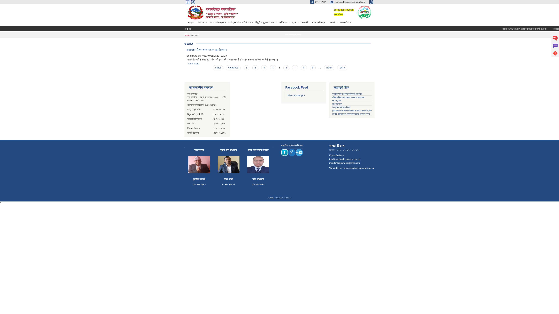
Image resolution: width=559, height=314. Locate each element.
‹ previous (233, 67)
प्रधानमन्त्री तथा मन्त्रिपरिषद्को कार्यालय (347, 94)
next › (329, 67)
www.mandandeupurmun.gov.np (359, 168)
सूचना (294, 22)
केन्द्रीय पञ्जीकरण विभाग (341, 107)
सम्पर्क (332, 22)
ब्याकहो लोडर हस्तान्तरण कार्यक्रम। (207, 50)
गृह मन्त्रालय (336, 100)
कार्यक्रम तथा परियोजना (239, 22)
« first (218, 67)
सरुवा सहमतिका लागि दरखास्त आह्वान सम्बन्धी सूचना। (517, 29)
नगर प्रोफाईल (318, 22)
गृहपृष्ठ (191, 22)
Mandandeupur (296, 95)
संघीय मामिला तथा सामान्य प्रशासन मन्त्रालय (348, 97)
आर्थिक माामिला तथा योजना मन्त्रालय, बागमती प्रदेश (351, 114)
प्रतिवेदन (283, 22)
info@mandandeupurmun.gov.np (344, 159)
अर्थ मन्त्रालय (337, 104)
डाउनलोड (344, 22)
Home (187, 35)
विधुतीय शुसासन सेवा (264, 22)
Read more (193, 63)
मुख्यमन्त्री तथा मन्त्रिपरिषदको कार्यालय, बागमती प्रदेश (352, 110)
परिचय (201, 22)
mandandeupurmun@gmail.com (344, 163)
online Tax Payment (344, 10)
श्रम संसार (338, 14)
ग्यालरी (304, 22)
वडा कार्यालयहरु (216, 22)
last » (342, 67)
